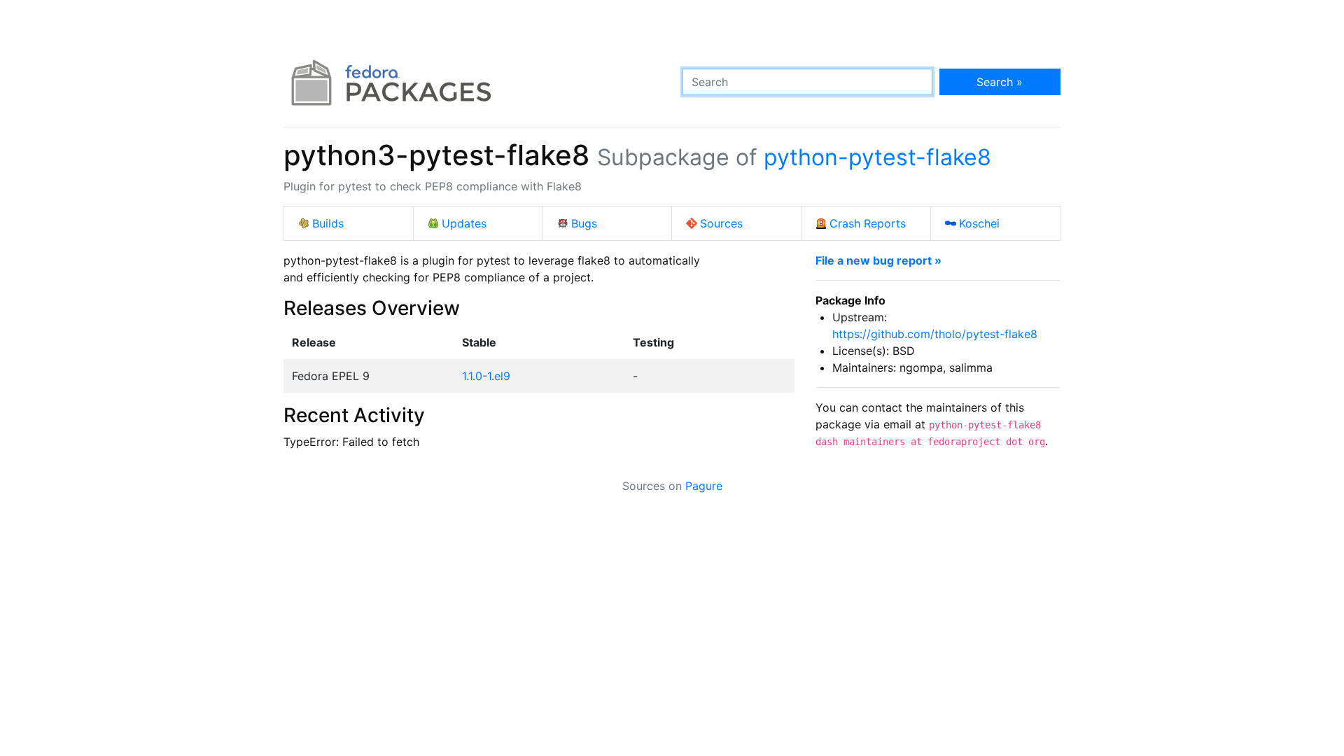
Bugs (584, 223)
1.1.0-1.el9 (486, 376)
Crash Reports (868, 223)
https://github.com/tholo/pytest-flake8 (934, 334)
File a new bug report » (878, 260)
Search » (999, 82)
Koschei (979, 223)
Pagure (703, 486)
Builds (328, 223)
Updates (464, 223)
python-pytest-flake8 (877, 157)
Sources (721, 223)
